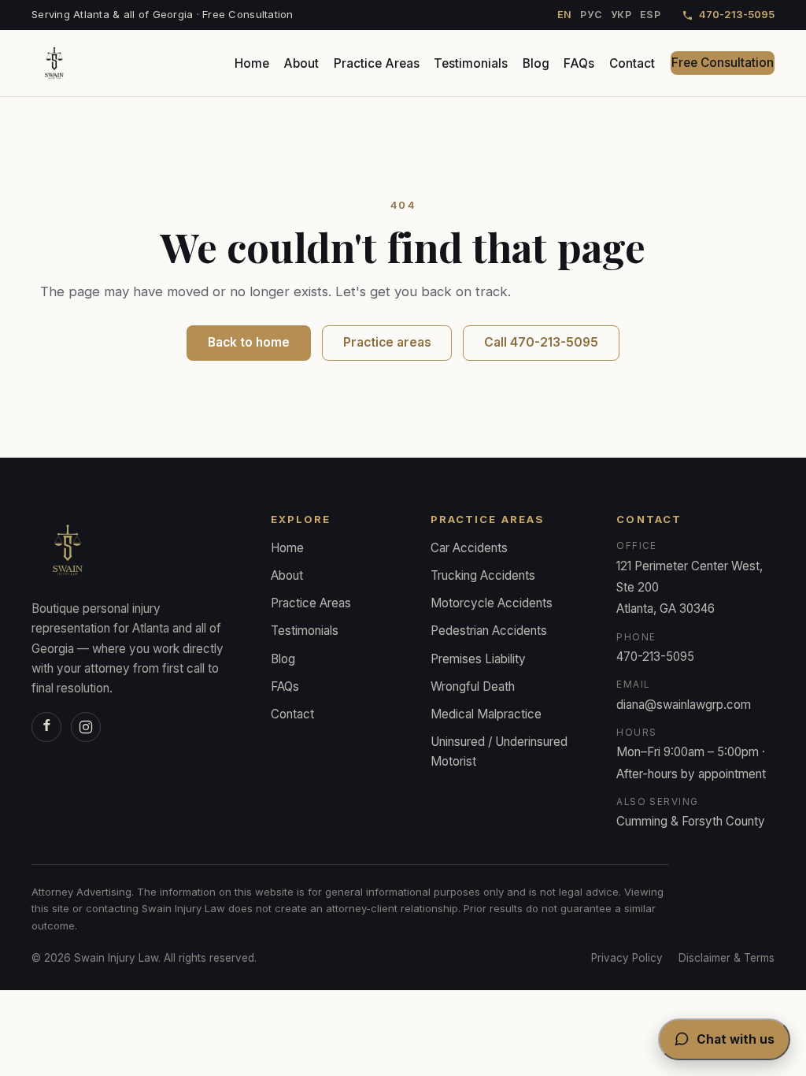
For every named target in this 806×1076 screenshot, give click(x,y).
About (301, 63)
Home (252, 63)
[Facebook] (46, 727)
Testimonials (471, 63)
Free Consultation (722, 62)
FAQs (579, 63)
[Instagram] (86, 727)
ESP (650, 14)
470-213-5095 (737, 14)
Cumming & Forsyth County (690, 821)
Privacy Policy (627, 958)
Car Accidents (469, 547)
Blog (536, 63)
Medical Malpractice (486, 714)
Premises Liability (478, 658)
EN (565, 14)
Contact (632, 63)
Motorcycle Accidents (492, 603)
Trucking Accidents (483, 575)
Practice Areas (377, 63)
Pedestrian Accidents (489, 630)
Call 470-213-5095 (541, 342)
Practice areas (387, 342)
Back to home (249, 342)
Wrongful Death (473, 686)
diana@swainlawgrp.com (683, 704)
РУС (591, 14)
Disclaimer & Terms (726, 958)
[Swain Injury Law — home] (54, 63)
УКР (621, 14)
